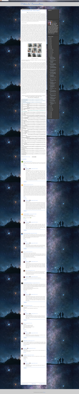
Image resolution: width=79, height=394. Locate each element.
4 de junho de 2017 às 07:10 (28, 251)
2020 (49, 44)
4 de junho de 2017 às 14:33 (34, 313)
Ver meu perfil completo (51, 33)
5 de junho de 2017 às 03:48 (31, 348)
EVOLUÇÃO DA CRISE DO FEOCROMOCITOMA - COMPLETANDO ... (53, 94)
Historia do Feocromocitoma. (32, 4)
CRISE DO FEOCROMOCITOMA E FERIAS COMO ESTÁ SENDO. (53, 98)
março (51, 108)
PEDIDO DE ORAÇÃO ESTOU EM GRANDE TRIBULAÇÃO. (53, 64)
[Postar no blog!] (33, 156)
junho (50, 56)
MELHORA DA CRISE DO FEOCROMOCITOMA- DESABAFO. (53, 79)
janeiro (51, 110)
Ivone (24, 251)
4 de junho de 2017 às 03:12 (28, 161)
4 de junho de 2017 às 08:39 (28, 305)
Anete (24, 305)
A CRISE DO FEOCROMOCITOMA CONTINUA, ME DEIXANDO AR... (53, 83)
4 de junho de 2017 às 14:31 (34, 294)
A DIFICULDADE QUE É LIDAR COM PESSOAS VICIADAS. (53, 61)
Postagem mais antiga (43, 383)
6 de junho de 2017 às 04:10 (34, 276)
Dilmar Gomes (25, 340)
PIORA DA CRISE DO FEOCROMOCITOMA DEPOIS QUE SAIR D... (53, 91)
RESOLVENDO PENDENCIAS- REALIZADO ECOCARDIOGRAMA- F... (53, 76)
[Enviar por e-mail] (32, 156)
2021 (49, 43)
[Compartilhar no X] (34, 156)
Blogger (44, 392)
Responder (24, 165)
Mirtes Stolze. (27, 168)
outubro (51, 51)
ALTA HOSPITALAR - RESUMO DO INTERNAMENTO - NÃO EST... (52, 86)
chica (24, 161)
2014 (49, 114)
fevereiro (51, 109)
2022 (49, 42)
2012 (49, 116)
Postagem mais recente (24, 383)
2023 (49, 41)
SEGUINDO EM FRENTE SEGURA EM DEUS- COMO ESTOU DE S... (52, 58)
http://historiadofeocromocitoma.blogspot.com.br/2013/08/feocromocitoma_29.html (34, 115)
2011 (49, 117)
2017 (49, 48)
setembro (51, 52)
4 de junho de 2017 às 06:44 (34, 222)
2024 (49, 40)
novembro (51, 50)
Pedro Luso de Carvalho (26, 233)
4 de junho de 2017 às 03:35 (29, 184)
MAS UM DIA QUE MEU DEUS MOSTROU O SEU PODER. (53, 70)
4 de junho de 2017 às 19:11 (31, 340)
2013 (49, 115)
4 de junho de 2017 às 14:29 (34, 261)
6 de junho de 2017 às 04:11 (34, 363)
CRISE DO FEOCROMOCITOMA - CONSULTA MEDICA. (53, 103)
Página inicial (34, 383)
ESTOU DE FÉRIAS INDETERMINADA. (52, 100)
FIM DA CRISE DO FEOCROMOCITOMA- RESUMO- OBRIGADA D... (53, 67)
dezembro (51, 49)
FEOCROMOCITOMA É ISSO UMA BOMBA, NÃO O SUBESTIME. (53, 73)
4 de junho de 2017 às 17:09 (31, 270)
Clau (24, 323)
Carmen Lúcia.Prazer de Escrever (27, 282)
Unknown (24, 184)
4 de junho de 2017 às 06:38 (34, 200)
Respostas (25, 167)
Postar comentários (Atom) (34, 386)
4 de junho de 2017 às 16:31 (28, 323)
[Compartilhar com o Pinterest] (35, 156)
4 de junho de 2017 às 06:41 (33, 233)
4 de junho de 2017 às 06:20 (34, 168)
